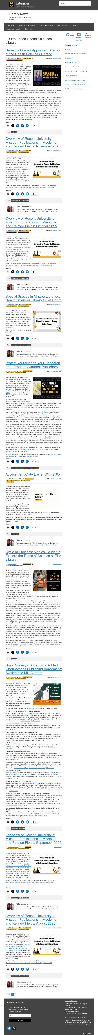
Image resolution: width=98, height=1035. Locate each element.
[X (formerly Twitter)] (14, 1028)
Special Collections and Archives (75, 84)
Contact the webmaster (72, 1011)
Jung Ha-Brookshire (44, 412)
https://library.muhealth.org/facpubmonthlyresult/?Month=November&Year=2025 (30, 187)
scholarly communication (32, 468)
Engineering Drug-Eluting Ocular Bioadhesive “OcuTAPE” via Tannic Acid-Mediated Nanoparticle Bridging (18, 947)
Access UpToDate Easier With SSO (33, 474)
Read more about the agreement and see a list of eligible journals (34, 768)
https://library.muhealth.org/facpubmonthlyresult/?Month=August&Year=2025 (29, 963)
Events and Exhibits (46, 25)
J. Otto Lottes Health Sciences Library (20, 59)
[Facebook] (9, 1028)
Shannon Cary (12, 58)
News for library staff (71, 1001)
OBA (20, 345)
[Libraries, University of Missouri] (20, 5)
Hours (71, 35)
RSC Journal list (25, 721)
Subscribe (28, 29)
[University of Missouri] (10, 5)
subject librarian (33, 456)
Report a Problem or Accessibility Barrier (77, 1013)
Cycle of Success (62, 25)
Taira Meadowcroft (13, 150)
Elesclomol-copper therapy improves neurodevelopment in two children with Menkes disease (18, 250)
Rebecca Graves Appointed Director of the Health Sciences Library (33, 52)
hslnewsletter (14, 200)
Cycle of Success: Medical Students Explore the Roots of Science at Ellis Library (33, 555)
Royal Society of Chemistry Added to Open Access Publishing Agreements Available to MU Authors (34, 669)
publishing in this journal (19, 805)
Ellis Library (68, 58)
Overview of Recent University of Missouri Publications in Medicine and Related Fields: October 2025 (31, 222)
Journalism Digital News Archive (75, 80)
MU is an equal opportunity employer (76, 1017)
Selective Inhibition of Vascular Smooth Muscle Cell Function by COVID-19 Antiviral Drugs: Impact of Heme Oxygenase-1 (18, 867)
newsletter (14, 132)
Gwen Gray (48, 437)
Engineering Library (71, 62)
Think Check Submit (26, 407)
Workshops (11, 25)
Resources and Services (27, 25)
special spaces (26, 345)
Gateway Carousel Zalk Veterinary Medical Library (20, 479)
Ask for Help (88, 36)
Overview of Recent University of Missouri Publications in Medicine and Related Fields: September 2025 (33, 838)
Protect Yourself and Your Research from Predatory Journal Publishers (33, 364)
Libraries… (75, 25)
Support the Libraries (14, 29)
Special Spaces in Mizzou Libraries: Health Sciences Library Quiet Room (33, 298)
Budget (67, 49)
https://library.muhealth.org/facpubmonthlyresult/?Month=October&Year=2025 (29, 265)
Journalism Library (71, 76)
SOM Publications (24, 200)
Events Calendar (78, 38)
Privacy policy (86, 1024)
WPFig (89, 1034)
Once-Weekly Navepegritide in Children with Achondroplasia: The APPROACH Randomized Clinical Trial (17, 170)
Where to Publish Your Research (32, 403)
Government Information (72, 67)
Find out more (42, 816)
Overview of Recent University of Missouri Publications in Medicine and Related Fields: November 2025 (33, 142)
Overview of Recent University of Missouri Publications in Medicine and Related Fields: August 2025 (31, 919)
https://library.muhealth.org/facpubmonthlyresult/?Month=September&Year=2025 (30, 882)
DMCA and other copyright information (78, 1023)
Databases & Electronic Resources (75, 54)
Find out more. (35, 721)
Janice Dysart (20, 401)
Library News (18, 14)
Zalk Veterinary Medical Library (74, 89)
